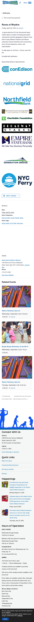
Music (21, 218)
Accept (5, 619)
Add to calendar (11, 196)
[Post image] (5, 484)
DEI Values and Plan (8, 469)
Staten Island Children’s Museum (11, 260)
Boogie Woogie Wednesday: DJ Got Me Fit (15, 346)
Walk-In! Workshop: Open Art (11, 311)
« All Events (6, 13)
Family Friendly (15, 218)
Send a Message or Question (10, 452)
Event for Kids (6, 218)
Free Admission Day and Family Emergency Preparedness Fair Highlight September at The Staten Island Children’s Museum (20, 486)
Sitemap (4, 473)
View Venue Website (8, 275)
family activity (5, 223)
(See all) (21, 28)
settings (20, 615)
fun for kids (13, 223)
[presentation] (16, 296)
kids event (20, 223)
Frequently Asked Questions (10, 465)
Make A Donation (7, 461)
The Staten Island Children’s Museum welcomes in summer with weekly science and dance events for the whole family (20, 514)
